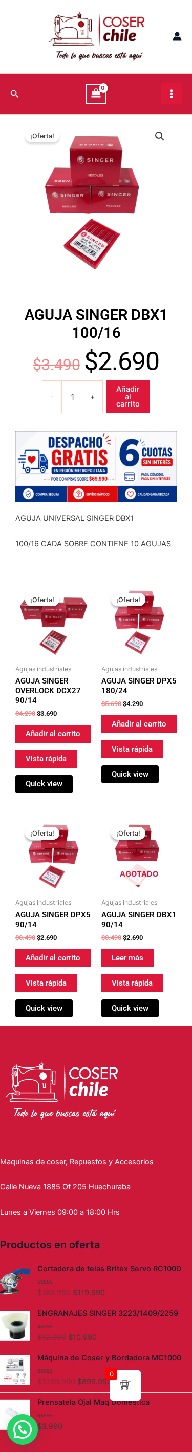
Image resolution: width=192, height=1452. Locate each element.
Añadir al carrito (128, 397)
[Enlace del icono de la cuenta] (177, 36)
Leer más (127, 958)
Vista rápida (46, 758)
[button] (160, 136)
